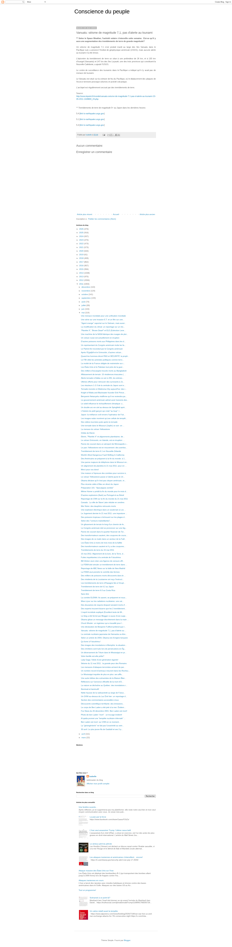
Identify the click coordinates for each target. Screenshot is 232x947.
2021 (81, 247)
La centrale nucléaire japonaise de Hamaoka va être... (104, 634)
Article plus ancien (147, 214)
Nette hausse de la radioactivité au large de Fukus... (103, 693)
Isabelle (92, 776)
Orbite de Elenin (88, 433)
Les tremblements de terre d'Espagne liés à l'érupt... (103, 583)
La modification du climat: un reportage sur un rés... (103, 327)
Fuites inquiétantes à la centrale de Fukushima (101, 557)
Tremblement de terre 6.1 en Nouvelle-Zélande (101, 451)
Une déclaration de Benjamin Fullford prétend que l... (103, 627)
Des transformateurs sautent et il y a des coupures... (103, 546)
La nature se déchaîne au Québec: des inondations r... (104, 685)
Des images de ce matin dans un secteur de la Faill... (103, 539)
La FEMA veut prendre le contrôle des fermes (100, 572)
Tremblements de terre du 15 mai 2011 (97, 550)
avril (83, 734)
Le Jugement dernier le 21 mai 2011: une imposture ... (104, 513)
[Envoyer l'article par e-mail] (104, 135)
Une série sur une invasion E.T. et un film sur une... (102, 319)
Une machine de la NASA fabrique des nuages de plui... (104, 334)
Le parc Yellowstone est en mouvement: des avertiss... (104, 447)
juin (83, 309)
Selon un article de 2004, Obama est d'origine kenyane (104, 638)
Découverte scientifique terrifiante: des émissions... (102, 704)
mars (83, 737)
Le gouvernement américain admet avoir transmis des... (104, 400)
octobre (84, 294)
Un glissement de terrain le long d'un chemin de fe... (103, 524)
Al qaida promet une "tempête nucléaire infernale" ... (103, 718)
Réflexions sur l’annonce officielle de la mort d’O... (102, 682)
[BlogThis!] (111, 135)
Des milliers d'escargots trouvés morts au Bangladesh (104, 371)
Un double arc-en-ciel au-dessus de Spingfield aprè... (103, 407)
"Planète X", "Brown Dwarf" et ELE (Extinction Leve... (103, 330)
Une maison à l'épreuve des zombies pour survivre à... (104, 473)
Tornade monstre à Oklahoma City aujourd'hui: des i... (104, 389)
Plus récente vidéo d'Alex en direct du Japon (100, 484)
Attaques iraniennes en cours (91, 880)
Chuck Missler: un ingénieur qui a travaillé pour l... (102, 623)
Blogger (127, 940)
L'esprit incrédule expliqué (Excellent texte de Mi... (102, 612)
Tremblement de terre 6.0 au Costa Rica (98, 590)
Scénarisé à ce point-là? (100, 898)
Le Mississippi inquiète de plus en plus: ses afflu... (102, 674)
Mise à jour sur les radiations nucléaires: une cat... (102, 601)
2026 (81, 229)
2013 (81, 276)
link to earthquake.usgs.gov (92, 113)
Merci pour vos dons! (90, 469)
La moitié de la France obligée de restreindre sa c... (103, 363)
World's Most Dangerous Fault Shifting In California (102, 455)
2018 (81, 258)
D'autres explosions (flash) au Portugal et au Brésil (102, 495)
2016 (81, 265)
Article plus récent (84, 214)
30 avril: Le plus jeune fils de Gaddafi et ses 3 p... (102, 729)
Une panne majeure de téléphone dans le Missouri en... (104, 462)
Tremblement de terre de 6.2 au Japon (97, 586)
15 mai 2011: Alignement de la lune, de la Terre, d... (103, 554)
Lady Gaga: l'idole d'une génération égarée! (99, 660)
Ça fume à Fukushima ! (91, 641)
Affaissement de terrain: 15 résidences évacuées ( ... (103, 374)
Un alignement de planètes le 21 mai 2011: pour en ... (104, 466)
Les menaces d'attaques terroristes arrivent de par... (103, 667)
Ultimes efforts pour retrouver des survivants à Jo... (102, 382)
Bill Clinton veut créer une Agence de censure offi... (102, 561)
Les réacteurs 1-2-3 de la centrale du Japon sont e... (103, 385)
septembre (86, 298)
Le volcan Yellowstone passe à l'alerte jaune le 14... (103, 477)
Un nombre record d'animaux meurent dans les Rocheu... (105, 671)
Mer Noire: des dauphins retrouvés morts (98, 506)
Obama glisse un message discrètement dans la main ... (105, 619)
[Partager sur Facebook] (116, 135)
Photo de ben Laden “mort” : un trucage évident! (101, 715)
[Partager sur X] (113, 135)
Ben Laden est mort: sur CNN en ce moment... (100, 722)
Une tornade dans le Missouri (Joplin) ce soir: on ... (102, 426)
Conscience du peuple (102, 11)
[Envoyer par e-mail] (108, 135)
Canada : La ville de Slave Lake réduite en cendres (102, 502)
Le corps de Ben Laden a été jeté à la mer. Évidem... (103, 707)
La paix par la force (98, 817)
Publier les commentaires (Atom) (102, 219)
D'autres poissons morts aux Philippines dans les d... (103, 341)
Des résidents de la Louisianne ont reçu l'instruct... (102, 579)
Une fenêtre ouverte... (88, 807)
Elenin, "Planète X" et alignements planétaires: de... (103, 436)
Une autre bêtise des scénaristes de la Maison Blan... (103, 678)
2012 (81, 280)
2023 (81, 240)
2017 (81, 262)
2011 (81, 284)
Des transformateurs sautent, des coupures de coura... (104, 535)
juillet (83, 305)
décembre (86, 287)
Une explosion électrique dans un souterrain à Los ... (103, 510)
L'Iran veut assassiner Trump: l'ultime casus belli (110, 830)
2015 (81, 269)
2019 (81, 254)
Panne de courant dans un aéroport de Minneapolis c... (104, 444)
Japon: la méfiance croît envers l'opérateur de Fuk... (103, 415)
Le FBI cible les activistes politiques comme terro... (102, 360)
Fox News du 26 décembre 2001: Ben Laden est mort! (104, 711)
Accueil (116, 214)
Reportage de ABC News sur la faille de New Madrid (103, 568)
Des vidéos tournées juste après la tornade (99, 422)
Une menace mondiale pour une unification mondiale (103, 316)
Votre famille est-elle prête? (92, 656)
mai (83, 313)
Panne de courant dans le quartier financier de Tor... (103, 532)
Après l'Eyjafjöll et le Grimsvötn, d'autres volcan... (102, 352)
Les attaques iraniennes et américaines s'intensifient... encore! (116, 857)
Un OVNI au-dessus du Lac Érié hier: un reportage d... (104, 696)
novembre (86, 291)
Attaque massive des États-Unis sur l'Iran (96, 871)
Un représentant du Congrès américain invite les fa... (103, 345)
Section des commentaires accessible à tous (100, 700)
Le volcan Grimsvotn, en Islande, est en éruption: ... (103, 440)
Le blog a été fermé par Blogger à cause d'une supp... (104, 616)
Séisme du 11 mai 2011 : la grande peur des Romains (104, 663)
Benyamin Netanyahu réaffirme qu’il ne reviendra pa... (104, 396)
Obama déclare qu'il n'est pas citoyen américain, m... (103, 480)
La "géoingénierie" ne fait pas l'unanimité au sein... (102, 725)
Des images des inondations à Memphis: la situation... (104, 645)
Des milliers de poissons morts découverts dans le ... (103, 575)
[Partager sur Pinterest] (118, 135)
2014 (81, 273)
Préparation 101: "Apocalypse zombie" (97, 488)
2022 (81, 243)
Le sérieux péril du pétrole (101, 844)
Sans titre (85, 594)
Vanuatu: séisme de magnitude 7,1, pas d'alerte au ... (103, 630)
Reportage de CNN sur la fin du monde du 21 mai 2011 (104, 499)
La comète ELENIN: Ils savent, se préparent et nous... (104, 597)
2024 (81, 236)
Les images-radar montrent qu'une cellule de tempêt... (104, 418)
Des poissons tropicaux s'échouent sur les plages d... (103, 517)
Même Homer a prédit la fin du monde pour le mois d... (104, 491)
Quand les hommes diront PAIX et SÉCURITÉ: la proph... (105, 356)
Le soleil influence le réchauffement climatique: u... (102, 404)
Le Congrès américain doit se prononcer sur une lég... (104, 528)
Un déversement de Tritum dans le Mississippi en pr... (103, 652)
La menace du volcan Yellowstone (95, 429)
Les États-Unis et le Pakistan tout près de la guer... (102, 367)
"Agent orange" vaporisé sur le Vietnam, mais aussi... (103, 323)
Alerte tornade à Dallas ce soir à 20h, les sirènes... (102, 378)
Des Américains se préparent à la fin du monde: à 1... (103, 458)
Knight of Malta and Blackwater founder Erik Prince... (103, 393)
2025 (81, 232)
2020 (81, 251)
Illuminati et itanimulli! (90, 689)
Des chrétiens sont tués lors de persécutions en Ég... (103, 649)
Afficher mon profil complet (98, 784)
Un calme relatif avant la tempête (104, 911)
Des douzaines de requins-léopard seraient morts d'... (104, 605)
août (83, 302)
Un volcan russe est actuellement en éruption (100, 338)
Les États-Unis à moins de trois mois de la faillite (101, 543)
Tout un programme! (87, 890)
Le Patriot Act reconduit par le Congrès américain (102, 349)
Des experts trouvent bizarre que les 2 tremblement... (103, 608)
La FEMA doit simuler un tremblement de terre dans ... (104, 565)
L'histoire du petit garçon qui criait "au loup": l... (101, 411)
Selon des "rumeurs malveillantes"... (96, 521)
